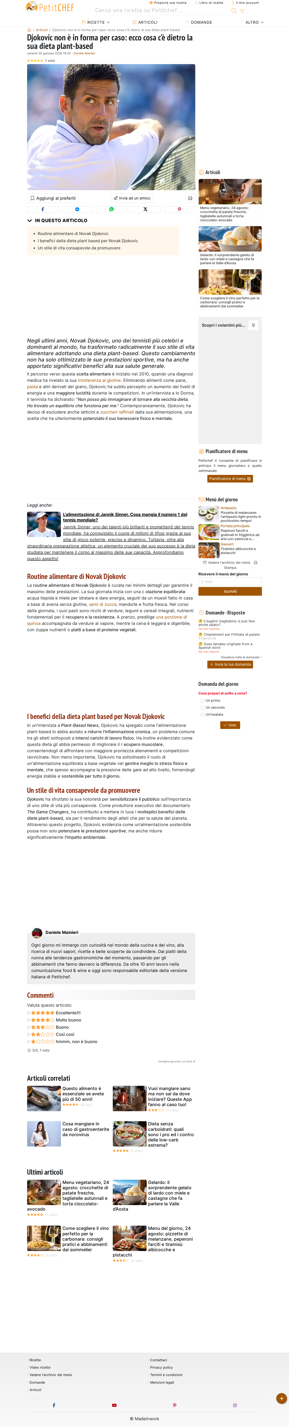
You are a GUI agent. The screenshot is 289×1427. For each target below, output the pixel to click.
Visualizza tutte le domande (240, 657)
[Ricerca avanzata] (242, 11)
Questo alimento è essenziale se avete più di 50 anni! (83, 1094)
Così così (64, 1034)
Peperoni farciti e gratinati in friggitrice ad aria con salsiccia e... (240, 535)
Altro (251, 22)
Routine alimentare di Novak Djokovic (73, 233)
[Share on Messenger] (77, 209)
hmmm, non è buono (76, 1041)
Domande (201, 22)
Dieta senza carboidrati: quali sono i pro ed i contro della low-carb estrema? (171, 1134)
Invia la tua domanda (232, 664)
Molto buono (68, 1020)
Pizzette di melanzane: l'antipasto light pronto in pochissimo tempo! (241, 517)
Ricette (95, 22)
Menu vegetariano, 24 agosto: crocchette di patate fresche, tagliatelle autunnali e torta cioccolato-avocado (68, 1196)
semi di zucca (102, 604)
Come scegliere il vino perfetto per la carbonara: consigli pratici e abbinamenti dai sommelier (85, 1239)
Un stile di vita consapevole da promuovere (79, 247)
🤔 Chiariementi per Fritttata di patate (229, 635)
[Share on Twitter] (145, 209)
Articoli (147, 22)
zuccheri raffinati (117, 412)
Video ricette (40, 1367)
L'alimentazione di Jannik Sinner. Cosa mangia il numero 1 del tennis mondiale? (125, 517)
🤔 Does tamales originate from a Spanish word (225, 646)
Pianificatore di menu (228, 478)
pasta (32, 386)
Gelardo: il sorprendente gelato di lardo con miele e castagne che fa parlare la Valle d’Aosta (152, 1196)
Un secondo (215, 707)
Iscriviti (230, 591)
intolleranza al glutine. (100, 380)
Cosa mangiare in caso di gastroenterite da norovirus (85, 1129)
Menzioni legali (162, 1382)
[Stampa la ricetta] (190, 198)
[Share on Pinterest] (179, 209)
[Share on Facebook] (42, 209)
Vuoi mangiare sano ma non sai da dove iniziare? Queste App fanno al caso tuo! (170, 1096)
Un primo (213, 700)
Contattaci (158, 1360)
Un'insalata (214, 714)
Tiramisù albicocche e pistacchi (238, 551)
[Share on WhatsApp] (111, 209)
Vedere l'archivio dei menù (228, 562)
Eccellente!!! (68, 1012)
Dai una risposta (208, 628)
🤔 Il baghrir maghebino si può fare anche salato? (226, 623)
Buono (62, 1027)
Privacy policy (161, 1367)
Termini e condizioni (166, 1375)
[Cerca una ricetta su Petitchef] (234, 10)
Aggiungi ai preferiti (55, 198)
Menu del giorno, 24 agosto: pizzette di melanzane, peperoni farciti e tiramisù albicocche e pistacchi (153, 1242)
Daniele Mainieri (84, 53)
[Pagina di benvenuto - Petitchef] (29, 30)
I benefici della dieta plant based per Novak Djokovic (88, 240)
